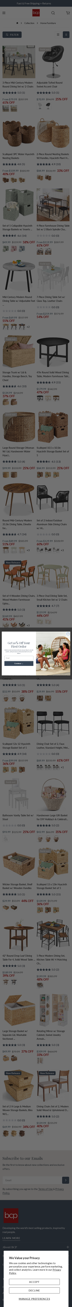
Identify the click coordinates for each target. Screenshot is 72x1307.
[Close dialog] (67, 633)
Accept (34, 1281)
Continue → (18, 663)
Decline (34, 1290)
